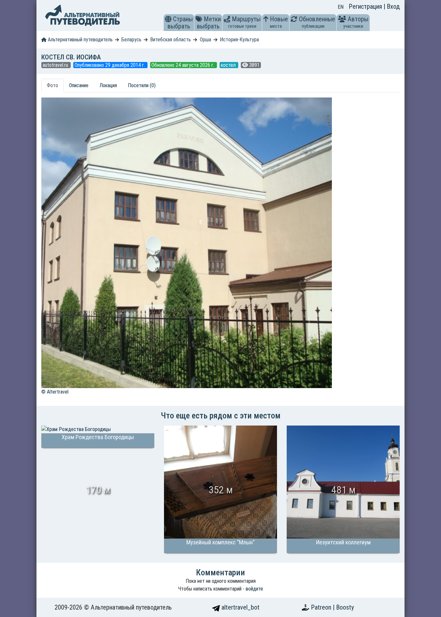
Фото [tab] (52, 85)
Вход (393, 6)
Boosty (345, 607)
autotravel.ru (56, 65)
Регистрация (366, 6)
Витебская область (170, 39)
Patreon (322, 607)
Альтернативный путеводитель (79, 39)
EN (341, 7)
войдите (254, 589)
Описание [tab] (78, 85)
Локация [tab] (108, 85)
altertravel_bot (240, 607)
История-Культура (239, 39)
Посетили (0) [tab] (142, 85)
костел (229, 65)
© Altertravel (54, 392)
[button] (168, 19)
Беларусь (131, 39)
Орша (205, 39)
